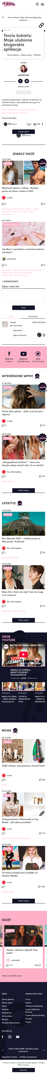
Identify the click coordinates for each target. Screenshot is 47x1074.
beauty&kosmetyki (11, 225)
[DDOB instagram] (9, 1038)
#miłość (28, 209)
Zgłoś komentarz (19, 335)
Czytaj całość (23, 132)
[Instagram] (26, 81)
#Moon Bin (6, 611)
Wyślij (23, 308)
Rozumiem (23, 1070)
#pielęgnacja (7, 273)
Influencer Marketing (34, 1006)
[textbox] (23, 297)
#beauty (37, 270)
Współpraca (7, 1013)
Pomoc (28, 1022)
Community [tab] (33, 316)
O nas (27, 999)
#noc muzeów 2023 (10, 557)
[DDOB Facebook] (2, 1038)
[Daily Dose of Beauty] (9, 4)
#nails (30, 270)
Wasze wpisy (7, 1003)
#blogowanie (23, 110)
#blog (4, 110)
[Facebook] (20, 81)
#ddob (36, 209)
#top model (7, 838)
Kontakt (28, 1019)
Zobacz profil (23, 86)
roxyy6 (13, 322)
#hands (23, 270)
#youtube (6, 211)
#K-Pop (22, 611)
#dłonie (16, 270)
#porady (23, 113)
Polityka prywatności (28, 1057)
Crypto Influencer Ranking (32, 1010)
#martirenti (6, 209)
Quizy (4, 1006)
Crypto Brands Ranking (35, 1015)
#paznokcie (7, 270)
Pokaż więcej (23, 490)
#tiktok (14, 211)
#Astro (15, 611)
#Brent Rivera (18, 209)
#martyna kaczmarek (21, 838)
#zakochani (7, 214)
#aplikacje (12, 110)
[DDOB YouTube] (17, 1038)
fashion (7, 742)
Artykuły (5, 1009)
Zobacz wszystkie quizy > (12, 976)
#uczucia (30, 211)
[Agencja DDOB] (37, 4)
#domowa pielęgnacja (23, 273)
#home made (7, 275)
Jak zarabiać (7, 1016)
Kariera (28, 1003)
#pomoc (33, 110)
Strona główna (8, 999)
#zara (4, 785)
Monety (5, 1019)
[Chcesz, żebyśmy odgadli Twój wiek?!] (23, 936)
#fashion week (8, 892)
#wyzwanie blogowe (10, 113)
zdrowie (7, 387)
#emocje (22, 211)
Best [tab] (11, 316)
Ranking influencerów (11, 1023)
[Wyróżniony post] (42, 163)
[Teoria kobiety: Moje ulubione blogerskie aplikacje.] (23, 18)
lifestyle (7, 164)
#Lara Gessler (8, 481)
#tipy (16, 275)
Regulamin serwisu (9, 1057)
